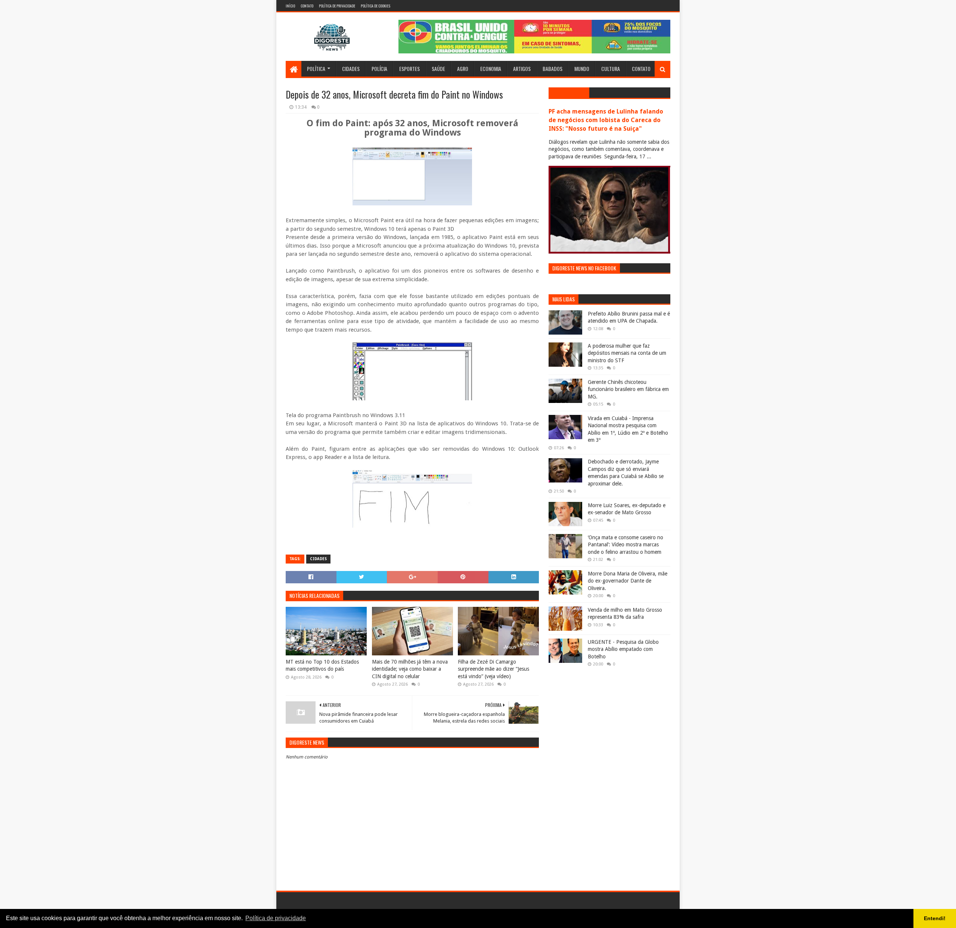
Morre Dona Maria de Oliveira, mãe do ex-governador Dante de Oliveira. (627, 581)
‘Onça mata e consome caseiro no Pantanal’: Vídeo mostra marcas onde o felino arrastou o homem (625, 544)
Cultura (610, 68)
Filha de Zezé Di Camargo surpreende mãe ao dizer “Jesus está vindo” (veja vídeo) (493, 669)
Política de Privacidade (337, 6)
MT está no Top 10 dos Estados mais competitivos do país (322, 665)
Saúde (438, 68)
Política (316, 68)
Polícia (379, 68)
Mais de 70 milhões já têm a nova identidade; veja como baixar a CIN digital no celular (410, 669)
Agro (462, 68)
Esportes (409, 68)
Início (290, 6)
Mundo (581, 68)
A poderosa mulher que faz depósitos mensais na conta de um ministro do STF (627, 353)
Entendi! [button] (935, 918)
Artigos (522, 68)
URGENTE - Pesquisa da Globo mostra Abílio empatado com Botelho (623, 649)
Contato (307, 6)
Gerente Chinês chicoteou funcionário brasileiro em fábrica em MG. (628, 389)
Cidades (351, 68)
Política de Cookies (375, 6)
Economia (490, 68)
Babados (552, 68)
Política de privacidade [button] (275, 918)
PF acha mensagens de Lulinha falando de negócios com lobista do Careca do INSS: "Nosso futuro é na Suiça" (606, 120)
